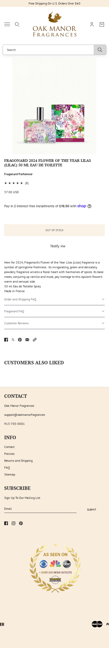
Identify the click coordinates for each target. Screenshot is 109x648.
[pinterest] (21, 523)
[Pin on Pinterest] (20, 340)
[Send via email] (27, 340)
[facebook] (6, 523)
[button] (54, 299)
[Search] (17, 24)
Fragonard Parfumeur (18, 174)
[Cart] (102, 24)
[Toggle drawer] (7, 24)
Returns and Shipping (18, 461)
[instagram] (13, 523)
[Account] (92, 24)
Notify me (58, 246)
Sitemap (9, 474)
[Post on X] (13, 339)
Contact (9, 447)
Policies (9, 454)
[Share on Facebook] (6, 340)
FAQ (7, 467)
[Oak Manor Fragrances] (55, 24)
